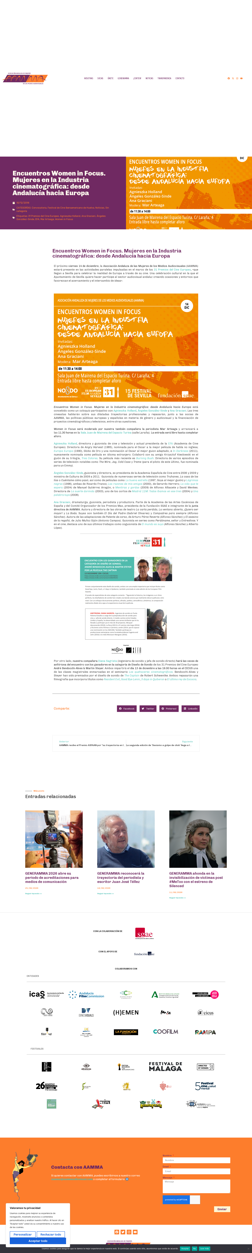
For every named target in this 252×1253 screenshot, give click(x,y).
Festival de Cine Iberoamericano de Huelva (71, 207)
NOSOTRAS (88, 78)
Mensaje (168, 1177)
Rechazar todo (50, 1234)
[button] (127, 708)
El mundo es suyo (152, 524)
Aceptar (185, 1248)
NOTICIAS (149, 78)
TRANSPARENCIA (164, 78)
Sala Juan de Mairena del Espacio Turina (106, 432)
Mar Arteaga (47, 219)
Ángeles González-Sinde (152, 410)
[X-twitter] (233, 78)
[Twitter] (123, 1232)
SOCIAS (100, 78)
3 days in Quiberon (152, 679)
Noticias (99, 207)
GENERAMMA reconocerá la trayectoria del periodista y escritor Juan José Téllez (120, 877)
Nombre (167, 1155)
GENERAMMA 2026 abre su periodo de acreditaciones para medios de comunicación (52, 877)
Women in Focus (64, 219)
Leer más (204, 1248)
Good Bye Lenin (130, 679)
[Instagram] (237, 78)
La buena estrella (137, 480)
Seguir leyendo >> (33, 894)
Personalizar (23, 1234)
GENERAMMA (123, 78)
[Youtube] (241, 78)
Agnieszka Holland (70, 216)
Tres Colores (90, 458)
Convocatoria (39, 207)
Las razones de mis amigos (125, 483)
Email (166, 1166)
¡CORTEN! (137, 78)
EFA (37, 219)
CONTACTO (179, 78)
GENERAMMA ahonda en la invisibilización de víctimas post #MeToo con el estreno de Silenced (196, 879)
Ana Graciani (89, 216)
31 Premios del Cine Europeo (43, 216)
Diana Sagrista (108, 661)
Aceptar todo (38, 1241)
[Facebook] (228, 78)
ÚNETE (110, 78)
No (194, 1248)
